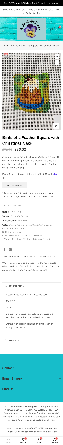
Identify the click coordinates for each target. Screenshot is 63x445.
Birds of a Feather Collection (29, 225)
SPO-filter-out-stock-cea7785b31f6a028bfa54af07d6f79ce (22, 234)
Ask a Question (12, 205)
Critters (47, 225)
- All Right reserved (47, 406)
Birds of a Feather (20, 216)
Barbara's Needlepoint (25, 406)
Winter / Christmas (12, 239)
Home (7, 45)
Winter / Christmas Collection (37, 239)
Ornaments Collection (13, 228)
